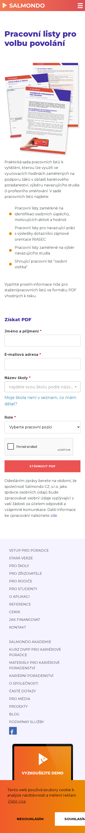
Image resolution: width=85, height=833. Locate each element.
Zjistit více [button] (17, 801)
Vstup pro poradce (29, 550)
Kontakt (17, 627)
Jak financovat (24, 619)
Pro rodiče (20, 581)
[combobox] (42, 386)
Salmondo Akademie (30, 642)
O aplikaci (19, 596)
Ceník (14, 612)
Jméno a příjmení (22, 331)
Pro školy (19, 566)
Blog (14, 714)
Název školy (16, 378)
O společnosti (23, 683)
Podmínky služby (26, 722)
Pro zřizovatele (25, 573)
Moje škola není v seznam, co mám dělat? (40, 401)
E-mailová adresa (21, 354)
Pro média (19, 699)
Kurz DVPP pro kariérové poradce (35, 652)
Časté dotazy (22, 691)
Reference (20, 604)
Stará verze (21, 558)
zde (53, 515)
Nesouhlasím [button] (30, 819)
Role (9, 417)
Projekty (18, 706)
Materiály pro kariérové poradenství (34, 665)
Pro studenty (23, 589)
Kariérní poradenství (31, 676)
